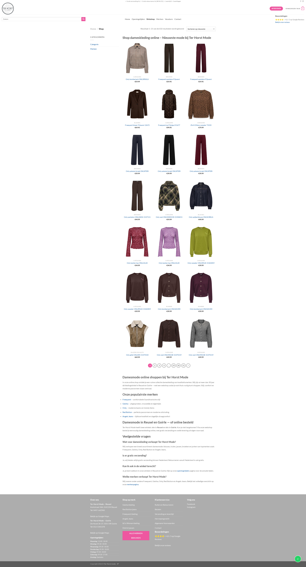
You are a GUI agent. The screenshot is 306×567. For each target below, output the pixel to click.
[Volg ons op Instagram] (303, 1)
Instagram (191, 507)
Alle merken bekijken (135, 535)
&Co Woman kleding (131, 523)
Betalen (158, 509)
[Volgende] (188, 366)
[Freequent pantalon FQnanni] (169, 58)
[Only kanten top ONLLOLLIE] (137, 242)
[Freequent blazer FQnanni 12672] (137, 104)
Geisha (125, 404)
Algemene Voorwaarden (165, 523)
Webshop (150, 19)
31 (183, 365)
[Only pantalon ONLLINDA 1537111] (137, 196)
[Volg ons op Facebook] (300, 1)
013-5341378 (99, 527)
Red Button (127, 412)
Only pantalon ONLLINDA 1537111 (137, 217)
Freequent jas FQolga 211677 (169, 125)
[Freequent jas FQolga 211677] (169, 104)
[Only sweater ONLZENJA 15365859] (201, 242)
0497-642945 (99, 510)
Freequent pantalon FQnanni (169, 79)
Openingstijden (138, 19)
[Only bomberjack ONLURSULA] (137, 58)
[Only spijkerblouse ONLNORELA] (201, 196)
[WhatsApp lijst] (298, 559)
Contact (177, 19)
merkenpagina (133, 484)
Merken (159, 19)
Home (127, 19)
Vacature (169, 19)
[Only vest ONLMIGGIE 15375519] (169, 333)
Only (125, 408)
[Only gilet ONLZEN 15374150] (137, 333)
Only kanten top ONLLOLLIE (137, 263)
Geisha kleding (129, 505)
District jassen (128, 528)
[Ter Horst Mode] (38, 9)
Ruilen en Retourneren (164, 505)
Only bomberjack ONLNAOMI (169, 309)
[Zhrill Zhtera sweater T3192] (201, 104)
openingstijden (183, 471)
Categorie (94, 44)
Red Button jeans (130, 509)
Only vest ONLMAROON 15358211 (169, 217)
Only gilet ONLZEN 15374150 (137, 355)
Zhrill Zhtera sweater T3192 (201, 125)
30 (178, 365)
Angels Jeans (128, 416)
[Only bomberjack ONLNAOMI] (169, 287)
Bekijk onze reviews (282, 22)
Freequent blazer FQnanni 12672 (137, 125)
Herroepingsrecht (162, 519)
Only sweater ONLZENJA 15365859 (201, 263)
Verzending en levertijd (164, 514)
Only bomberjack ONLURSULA (137, 79)
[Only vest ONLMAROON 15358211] (169, 196)
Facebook (191, 504)
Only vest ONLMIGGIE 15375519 (169, 355)
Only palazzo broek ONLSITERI (137, 171)
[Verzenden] (83, 19)
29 (173, 365)
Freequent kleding (130, 514)
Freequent (127, 399)
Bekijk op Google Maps (99, 516)
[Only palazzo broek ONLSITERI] (137, 150)
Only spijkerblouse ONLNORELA (201, 217)
